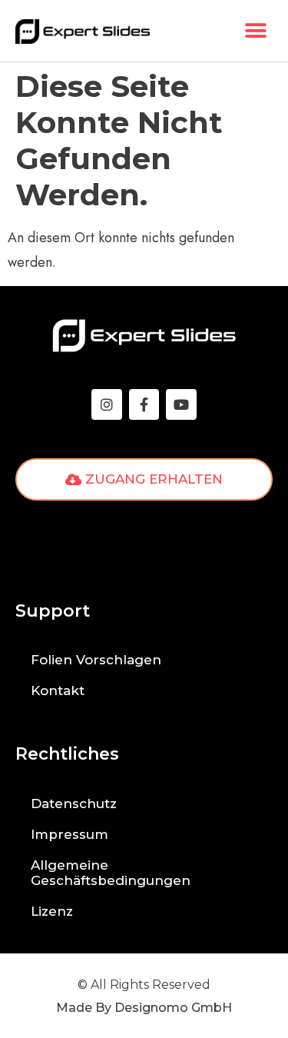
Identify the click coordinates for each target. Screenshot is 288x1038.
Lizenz (52, 911)
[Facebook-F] (144, 404)
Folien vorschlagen (96, 659)
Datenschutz (74, 803)
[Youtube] (181, 404)
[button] (255, 31)
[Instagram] (106, 404)
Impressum (69, 834)
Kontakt (57, 690)
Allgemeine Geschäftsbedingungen (110, 872)
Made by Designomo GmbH (144, 1007)
